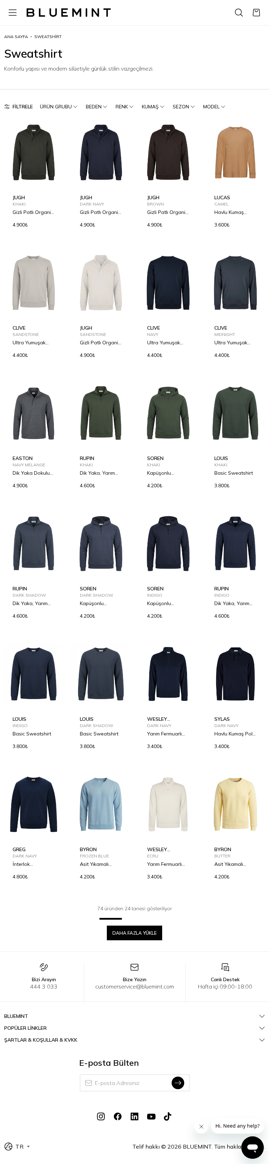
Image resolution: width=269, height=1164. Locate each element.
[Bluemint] (69, 12)
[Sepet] (256, 12)
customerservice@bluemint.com (134, 986)
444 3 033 (43, 986)
